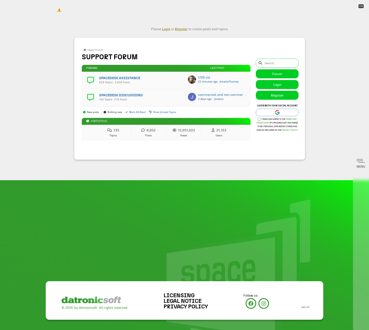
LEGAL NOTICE (183, 301)
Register (277, 95)
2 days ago (205, 99)
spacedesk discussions (121, 95)
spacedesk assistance (119, 78)
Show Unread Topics (164, 112)
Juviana (218, 99)
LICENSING (179, 295)
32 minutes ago (208, 81)
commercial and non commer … (222, 95)
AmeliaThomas (229, 81)
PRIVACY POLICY (186, 306)
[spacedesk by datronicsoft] (59, 6)
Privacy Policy (290, 130)
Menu (361, 166)
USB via (204, 77)
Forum (277, 74)
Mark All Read (137, 112)
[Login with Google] (277, 112)
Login (277, 84)
